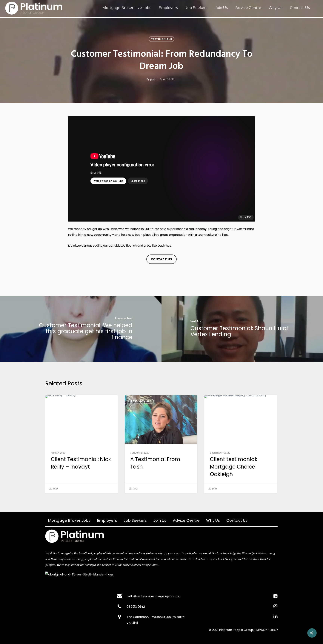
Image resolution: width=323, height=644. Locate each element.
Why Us (275, 8)
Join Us (221, 8)
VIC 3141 (132, 623)
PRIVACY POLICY (266, 630)
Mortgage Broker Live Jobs (126, 8)
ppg (152, 79)
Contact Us (300, 8)
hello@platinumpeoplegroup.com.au (153, 596)
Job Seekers (196, 8)
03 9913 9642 (136, 606)
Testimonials (161, 39)
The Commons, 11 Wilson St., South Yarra (155, 617)
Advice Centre (248, 8)
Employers (168, 8)
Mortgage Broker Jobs (69, 520)
